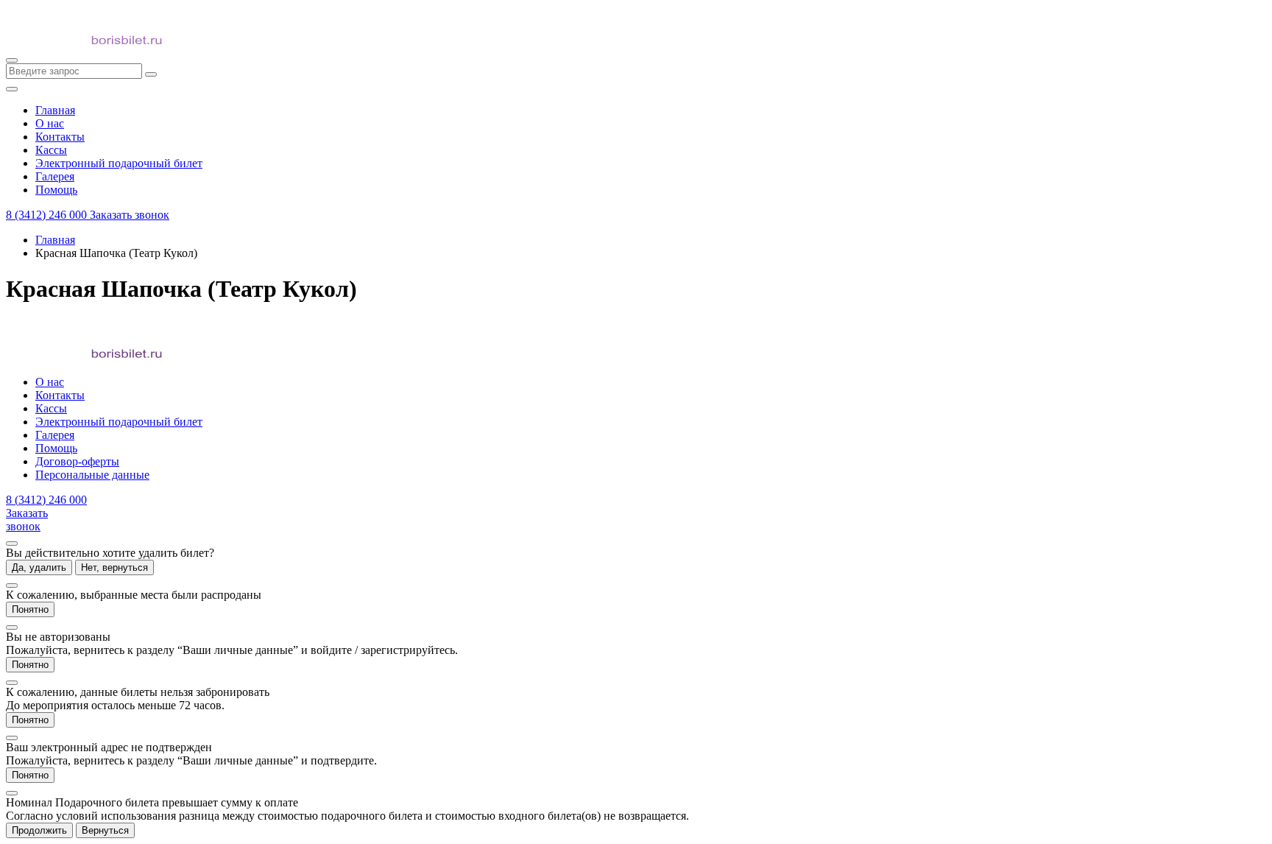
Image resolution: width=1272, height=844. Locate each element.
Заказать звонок (129, 214)
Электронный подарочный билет (118, 421)
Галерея (54, 435)
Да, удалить (39, 567)
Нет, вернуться (114, 567)
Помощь (56, 448)
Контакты (60, 395)
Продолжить (39, 830)
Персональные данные (92, 474)
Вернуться (105, 830)
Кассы (51, 408)
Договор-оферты (77, 461)
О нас (49, 382)
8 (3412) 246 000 (48, 214)
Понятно (30, 609)
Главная (55, 239)
